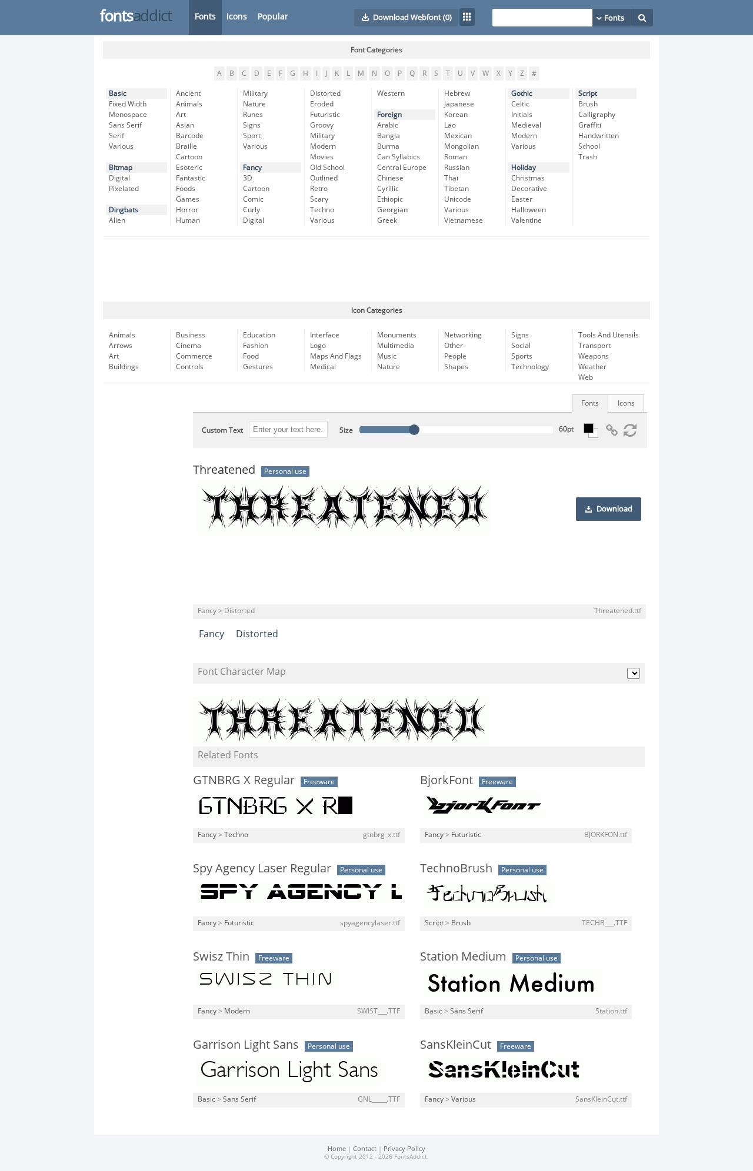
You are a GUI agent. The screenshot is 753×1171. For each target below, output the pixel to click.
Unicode (457, 199)
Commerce (194, 356)
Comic (253, 199)
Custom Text (222, 430)
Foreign (389, 115)
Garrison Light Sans (246, 1045)
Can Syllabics (398, 157)
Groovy (322, 125)
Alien (117, 220)
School (589, 146)
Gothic (521, 93)
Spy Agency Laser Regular (262, 868)
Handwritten (598, 136)
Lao (450, 125)
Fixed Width (127, 104)
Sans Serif (125, 125)
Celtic (520, 104)
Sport (252, 136)
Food (251, 356)
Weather (592, 367)
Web (585, 377)
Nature (254, 104)
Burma (388, 146)
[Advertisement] (376, 269)
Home (337, 1149)
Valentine (526, 220)
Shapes (456, 367)
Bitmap (120, 167)
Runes (253, 115)
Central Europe (402, 167)
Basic (117, 93)
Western (391, 93)
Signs (252, 125)
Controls (190, 367)
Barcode (190, 136)
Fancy (252, 167)
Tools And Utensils (608, 335)
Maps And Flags (336, 356)
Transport (594, 346)
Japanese (459, 104)
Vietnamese (463, 220)
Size (346, 430)
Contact (364, 1149)
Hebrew (457, 93)
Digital (119, 178)
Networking (463, 335)
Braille (186, 146)
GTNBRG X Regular (244, 780)
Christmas (528, 178)
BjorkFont (446, 780)
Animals (189, 104)
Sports (521, 356)
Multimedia (395, 346)
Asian (185, 125)
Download (614, 509)
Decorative (529, 189)
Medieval (526, 125)
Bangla (388, 136)
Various (121, 146)
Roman (455, 157)
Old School (327, 167)
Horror (187, 210)
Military (255, 93)
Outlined (324, 178)
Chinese (390, 178)
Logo (318, 346)
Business (190, 335)
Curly (251, 210)
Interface (324, 335)
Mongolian (461, 146)
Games (187, 199)
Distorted (325, 93)
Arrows (120, 346)
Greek (387, 220)
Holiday (523, 167)
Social (521, 346)
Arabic (387, 125)
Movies (322, 157)
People (455, 356)
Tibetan (456, 189)
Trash (587, 157)
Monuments (397, 335)
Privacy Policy (404, 1149)
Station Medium (463, 956)
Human (188, 220)
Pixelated (124, 189)
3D (247, 178)
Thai (451, 178)
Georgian (392, 210)
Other (453, 346)
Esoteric (189, 167)
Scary (319, 199)
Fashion (255, 346)
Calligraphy (596, 115)
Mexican (458, 136)
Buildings (124, 367)
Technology (530, 367)
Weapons (593, 356)
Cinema (188, 346)
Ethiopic (390, 199)
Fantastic (190, 178)
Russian (456, 167)
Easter (521, 199)
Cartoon (189, 157)
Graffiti (589, 125)
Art (181, 115)
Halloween (528, 210)
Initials (521, 115)
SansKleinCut (455, 1045)
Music (387, 356)
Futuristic (325, 115)
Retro (319, 189)
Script (587, 93)
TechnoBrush (456, 868)
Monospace (128, 115)
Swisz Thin (221, 956)
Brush (588, 104)
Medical (323, 367)
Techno (322, 210)
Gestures (258, 367)
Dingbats (123, 210)
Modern (323, 146)
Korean (456, 115)
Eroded (322, 104)
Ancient (188, 93)
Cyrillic (388, 189)
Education (259, 335)
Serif (116, 136)
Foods (185, 189)
